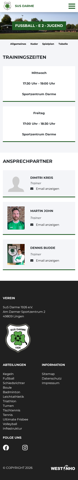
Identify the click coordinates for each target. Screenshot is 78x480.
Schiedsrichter (14, 383)
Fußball (8, 378)
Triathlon (9, 401)
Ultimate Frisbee (15, 419)
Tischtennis (11, 410)
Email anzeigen (47, 189)
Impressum (50, 383)
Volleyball (10, 424)
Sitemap (48, 374)
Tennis (8, 415)
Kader (34, 43)
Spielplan (48, 43)
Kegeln (8, 374)
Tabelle (63, 43)
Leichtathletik (13, 396)
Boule (7, 387)
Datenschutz (52, 378)
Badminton (11, 392)
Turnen (8, 406)
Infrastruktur (12, 428)
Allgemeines (18, 43)
